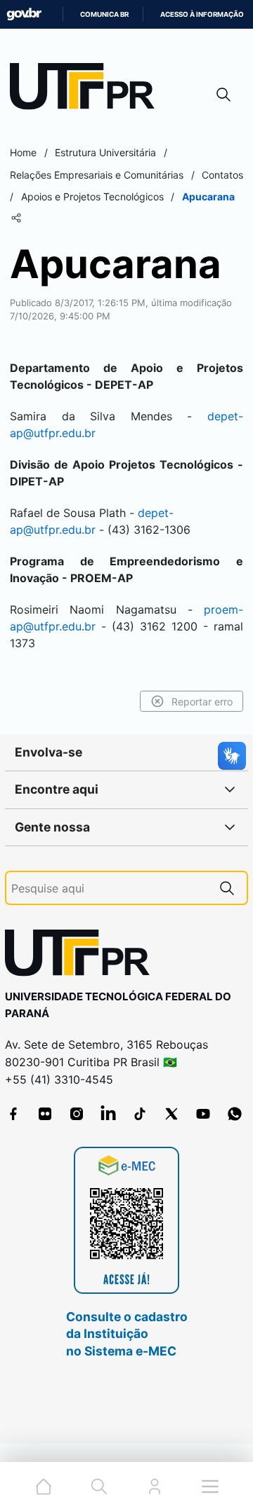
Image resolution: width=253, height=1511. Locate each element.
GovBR (23, 14)
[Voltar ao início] (82, 956)
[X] (171, 1113)
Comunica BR (104, 14)
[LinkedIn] (108, 1113)
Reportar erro (202, 702)
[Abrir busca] (223, 94)
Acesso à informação (202, 14)
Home (23, 152)
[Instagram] (76, 1113)
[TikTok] (139, 1113)
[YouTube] (203, 1113)
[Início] (87, 89)
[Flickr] (45, 1113)
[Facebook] (13, 1113)
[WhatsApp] (234, 1113)
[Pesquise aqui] (227, 888)
